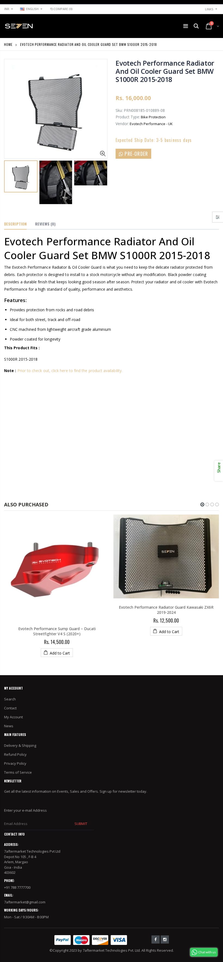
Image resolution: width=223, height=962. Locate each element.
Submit (81, 823)
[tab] (15, 224)
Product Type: (128, 116)
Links (209, 9)
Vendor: (122, 123)
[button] (202, 504)
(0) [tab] (45, 224)
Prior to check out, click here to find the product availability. (69, 370)
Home (8, 44)
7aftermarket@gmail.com (24, 902)
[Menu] (185, 26)
